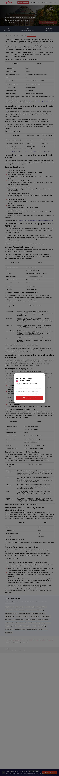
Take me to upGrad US (29, 398)
